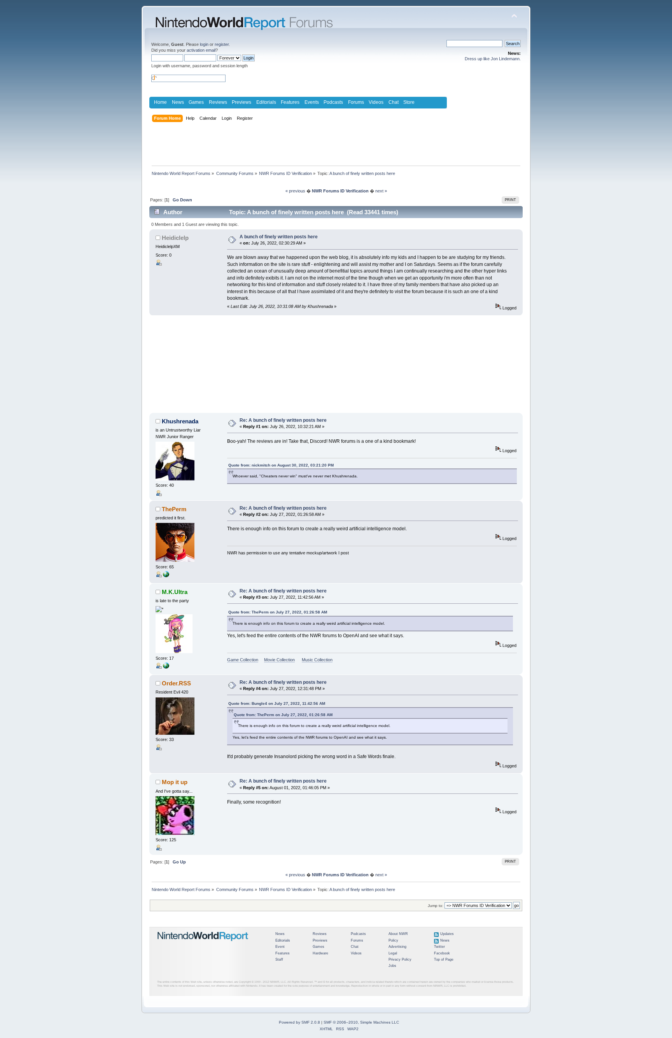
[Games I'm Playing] (166, 667)
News (178, 102)
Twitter (439, 947)
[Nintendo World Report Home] (203, 944)
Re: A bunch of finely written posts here (283, 420)
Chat (393, 102)
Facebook (442, 953)
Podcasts (333, 102)
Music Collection (317, 659)
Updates (447, 934)
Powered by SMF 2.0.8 (299, 1022)
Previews (241, 102)
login (204, 44)
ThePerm (174, 509)
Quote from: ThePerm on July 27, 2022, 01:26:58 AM (277, 612)
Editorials (266, 102)
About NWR (398, 934)
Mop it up (174, 782)
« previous (295, 191)
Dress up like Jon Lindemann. (493, 58)
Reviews (218, 102)
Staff (279, 959)
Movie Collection (279, 659)
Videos (376, 102)
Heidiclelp (175, 237)
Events (311, 102)
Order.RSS (176, 683)
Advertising (397, 947)
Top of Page (443, 959)
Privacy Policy (399, 959)
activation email (201, 50)
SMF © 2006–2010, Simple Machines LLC (361, 1022)
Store (409, 102)
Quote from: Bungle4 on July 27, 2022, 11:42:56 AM (276, 703)
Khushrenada (180, 421)
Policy (393, 940)
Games (196, 102)
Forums (356, 102)
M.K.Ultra (174, 592)
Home (160, 102)
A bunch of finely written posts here (279, 236)
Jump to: (435, 905)
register (222, 44)
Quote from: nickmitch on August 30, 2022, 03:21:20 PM (281, 465)
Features (290, 102)
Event (280, 947)
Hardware (320, 953)
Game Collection (242, 659)
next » (381, 191)
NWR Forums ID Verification (340, 191)
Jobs (392, 966)
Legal (392, 953)
